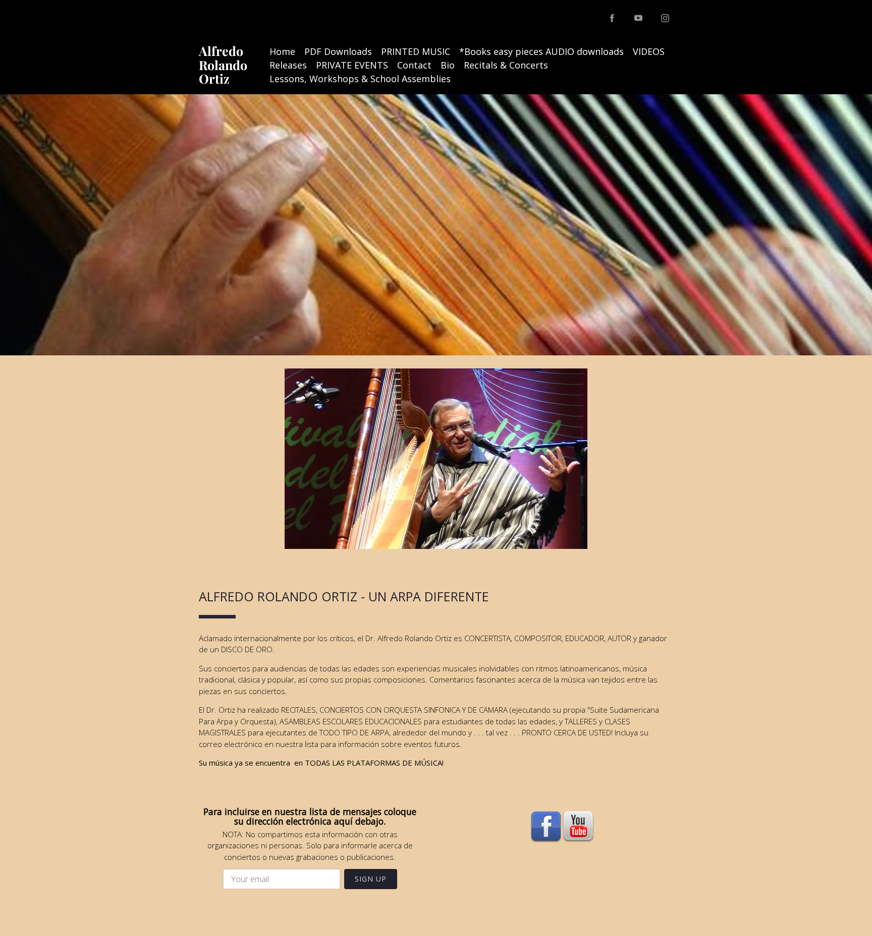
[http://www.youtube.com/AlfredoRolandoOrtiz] (638, 18)
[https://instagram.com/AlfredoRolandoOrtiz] (665, 18)
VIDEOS (649, 51)
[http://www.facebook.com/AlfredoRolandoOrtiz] (612, 18)
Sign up (371, 879)
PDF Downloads (338, 51)
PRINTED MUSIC (415, 51)
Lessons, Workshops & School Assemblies (360, 79)
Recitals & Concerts (506, 65)
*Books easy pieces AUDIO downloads (541, 51)
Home (282, 51)
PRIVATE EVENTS (352, 65)
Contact (414, 65)
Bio (448, 65)
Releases (288, 65)
